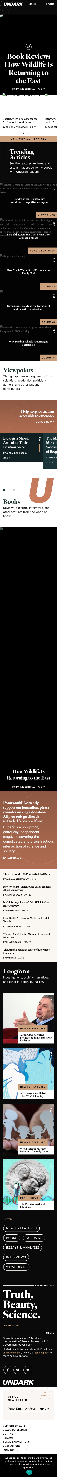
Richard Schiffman (26, 89)
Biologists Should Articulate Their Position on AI (16, 442)
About (50, 4)
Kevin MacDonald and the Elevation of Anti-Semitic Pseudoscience (28, 307)
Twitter (17, 1370)
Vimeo (27, 1370)
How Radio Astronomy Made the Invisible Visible (26, 919)
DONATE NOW (44, 421)
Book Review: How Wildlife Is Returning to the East (28, 69)
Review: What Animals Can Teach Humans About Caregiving (27, 888)
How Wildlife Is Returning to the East (28, 774)
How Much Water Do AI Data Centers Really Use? (28, 271)
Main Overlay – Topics (27, 139)
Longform (16, 971)
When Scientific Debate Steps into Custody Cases (34, 1150)
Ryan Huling (12, 910)
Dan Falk (11, 958)
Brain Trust (29, 1198)
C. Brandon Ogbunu (16, 453)
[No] (53, 1465)
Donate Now (11, 858)
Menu (32, 4)
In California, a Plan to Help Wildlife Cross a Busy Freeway (27, 904)
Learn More (11, 1325)
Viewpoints (46, 215)
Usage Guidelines (15, 1430)
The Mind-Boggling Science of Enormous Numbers (26, 951)
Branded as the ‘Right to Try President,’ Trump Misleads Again (28, 200)
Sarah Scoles (13, 926)
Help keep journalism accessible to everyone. (36, 413)
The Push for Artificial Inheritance (32, 1205)
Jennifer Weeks (14, 895)
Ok (29, 1472)
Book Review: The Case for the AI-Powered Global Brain (20, 120)
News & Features (42, 250)
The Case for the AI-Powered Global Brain (27, 874)
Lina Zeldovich (14, 942)
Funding (8, 1450)
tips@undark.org (11, 1352)
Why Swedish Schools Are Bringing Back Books (28, 343)
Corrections (12, 1446)
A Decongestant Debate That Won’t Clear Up (33, 1094)
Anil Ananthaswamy (17, 127)
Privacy (8, 1438)
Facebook (7, 1370)
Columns (48, 286)
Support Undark (14, 1426)
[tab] (23, 133)
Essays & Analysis (22, 1247)
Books (11, 502)
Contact (9, 1434)
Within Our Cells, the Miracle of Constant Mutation (26, 935)
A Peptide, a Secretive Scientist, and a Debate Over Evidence (36, 1037)
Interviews (16, 1257)
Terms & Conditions (16, 1442)
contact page (42, 1352)
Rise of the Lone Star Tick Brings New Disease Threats (28, 236)
